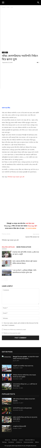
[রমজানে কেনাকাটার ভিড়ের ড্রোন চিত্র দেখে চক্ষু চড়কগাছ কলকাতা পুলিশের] (6, 419)
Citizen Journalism (28, 442)
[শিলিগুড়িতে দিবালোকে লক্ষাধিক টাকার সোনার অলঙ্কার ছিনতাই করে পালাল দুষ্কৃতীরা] (6, 377)
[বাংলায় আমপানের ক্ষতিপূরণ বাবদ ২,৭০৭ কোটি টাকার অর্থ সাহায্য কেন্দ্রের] (6, 386)
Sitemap (4, 442)
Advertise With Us (30, 440)
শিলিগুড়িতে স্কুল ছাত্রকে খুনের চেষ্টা (16, 177)
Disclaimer (11, 442)
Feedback (14, 440)
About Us (7, 440)
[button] (38, 2)
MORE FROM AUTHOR (23, 247)
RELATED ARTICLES (8, 247)
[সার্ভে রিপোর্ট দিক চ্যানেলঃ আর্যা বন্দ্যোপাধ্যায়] (6, 410)
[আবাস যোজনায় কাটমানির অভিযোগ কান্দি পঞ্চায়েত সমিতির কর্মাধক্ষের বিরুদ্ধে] (6, 263)
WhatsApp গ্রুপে (32, 226)
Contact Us (19, 442)
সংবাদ (8, 7)
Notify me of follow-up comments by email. (15, 329)
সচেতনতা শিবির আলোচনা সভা (32, 237)
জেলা (12, 7)
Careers (21, 440)
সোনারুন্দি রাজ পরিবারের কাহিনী (19, 426)
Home (3, 7)
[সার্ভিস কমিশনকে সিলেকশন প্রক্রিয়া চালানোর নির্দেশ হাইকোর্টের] (6, 401)
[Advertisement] (20, 30)
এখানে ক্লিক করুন (29, 223)
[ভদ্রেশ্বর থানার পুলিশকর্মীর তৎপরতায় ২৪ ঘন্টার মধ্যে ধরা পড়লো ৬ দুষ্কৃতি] (6, 254)
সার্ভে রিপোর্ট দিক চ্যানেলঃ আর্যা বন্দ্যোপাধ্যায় (22, 408)
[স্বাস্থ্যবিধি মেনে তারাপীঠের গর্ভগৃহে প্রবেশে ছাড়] (6, 368)
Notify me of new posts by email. (12, 333)
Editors (37, 442)
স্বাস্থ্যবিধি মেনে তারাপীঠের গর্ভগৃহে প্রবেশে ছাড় (23, 366)
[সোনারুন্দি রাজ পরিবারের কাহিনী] (6, 428)
